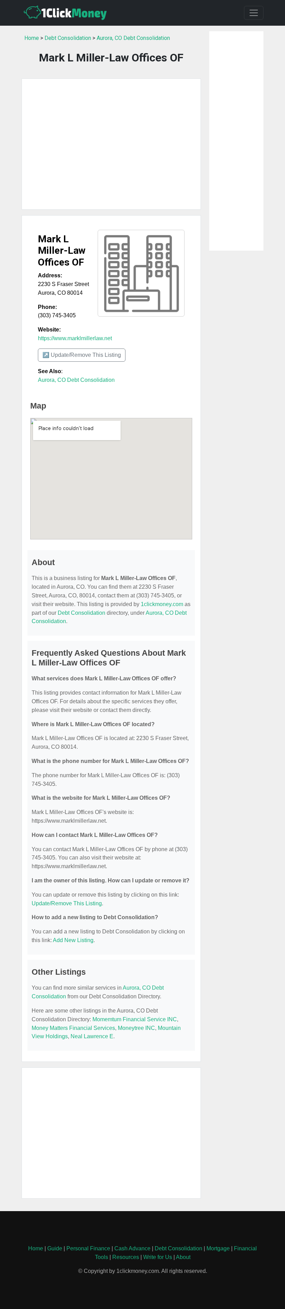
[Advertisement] (111, 144)
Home (31, 38)
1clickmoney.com (162, 604)
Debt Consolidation (67, 38)
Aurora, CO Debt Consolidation (133, 38)
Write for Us (157, 1257)
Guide (54, 1248)
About (183, 1257)
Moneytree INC (136, 1028)
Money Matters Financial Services (73, 1028)
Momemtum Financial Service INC (134, 1019)
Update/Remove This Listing (67, 903)
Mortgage (218, 1248)
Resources (125, 1257)
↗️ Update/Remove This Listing (81, 355)
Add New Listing (73, 940)
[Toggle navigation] (253, 13)
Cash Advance (132, 1248)
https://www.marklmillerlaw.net (75, 338)
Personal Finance (88, 1248)
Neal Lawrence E (92, 1036)
